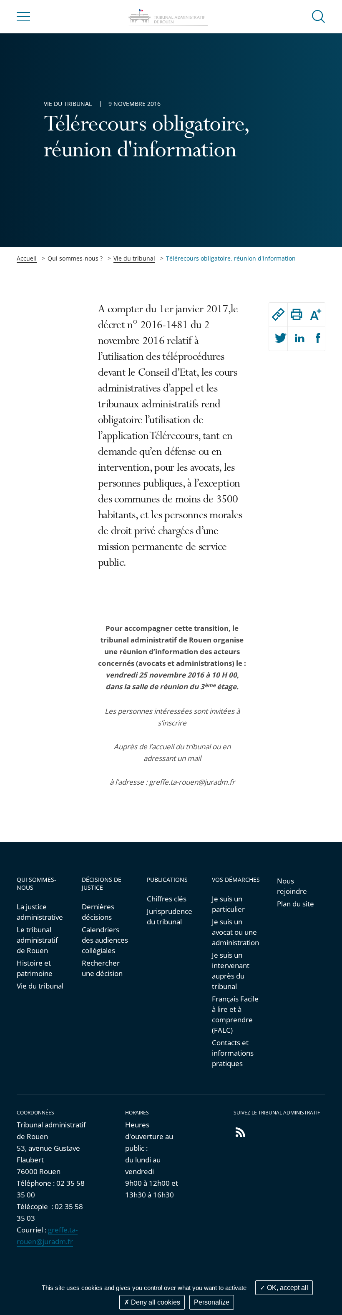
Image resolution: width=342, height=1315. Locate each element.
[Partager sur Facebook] (315, 338)
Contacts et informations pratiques (233, 1053)
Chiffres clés (166, 898)
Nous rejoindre (292, 886)
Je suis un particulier (228, 904)
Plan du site (295, 903)
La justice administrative (40, 912)
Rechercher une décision (102, 968)
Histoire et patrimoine (35, 968)
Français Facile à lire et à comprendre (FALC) (235, 1014)
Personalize (211, 1302)
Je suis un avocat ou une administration (235, 932)
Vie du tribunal (134, 258)
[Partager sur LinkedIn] (297, 338)
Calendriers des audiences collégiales (105, 940)
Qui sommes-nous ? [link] (75, 258)
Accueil (27, 258)
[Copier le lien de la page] (278, 314)
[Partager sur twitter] (278, 338)
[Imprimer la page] (297, 314)
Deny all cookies (154, 1302)
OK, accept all (286, 1287)
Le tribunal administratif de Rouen (37, 940)
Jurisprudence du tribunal (169, 916)
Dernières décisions (98, 912)
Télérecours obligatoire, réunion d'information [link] (231, 258)
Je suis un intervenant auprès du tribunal (230, 970)
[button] (318, 16)
